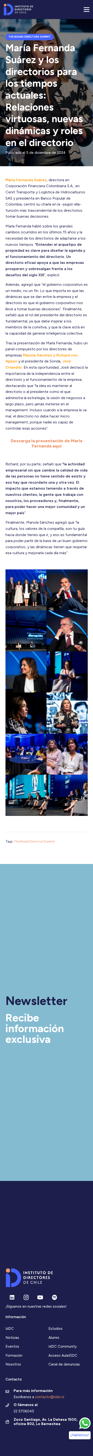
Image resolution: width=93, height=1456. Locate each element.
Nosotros (13, 1364)
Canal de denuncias (64, 1364)
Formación (13, 1355)
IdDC (9, 1328)
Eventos (12, 1346)
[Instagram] (26, 1297)
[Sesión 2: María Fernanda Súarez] (26, 713)
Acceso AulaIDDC (62, 1355)
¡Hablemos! (79, 1435)
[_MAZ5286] (67, 590)
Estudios (55, 1328)
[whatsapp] (85, 1423)
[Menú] (86, 9)
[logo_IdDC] (18, 9)
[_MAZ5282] (26, 631)
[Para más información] (9, 1392)
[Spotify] (54, 1297)
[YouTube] (40, 1297)
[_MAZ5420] (26, 590)
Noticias (12, 1338)
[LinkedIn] (12, 1297)
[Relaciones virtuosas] (67, 713)
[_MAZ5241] (67, 672)
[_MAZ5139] (26, 754)
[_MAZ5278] (67, 631)
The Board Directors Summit (34, 841)
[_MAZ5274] (26, 672)
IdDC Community (62, 1346)
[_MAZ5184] (67, 754)
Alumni (53, 1338)
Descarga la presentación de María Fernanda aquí (46, 443)
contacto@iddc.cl (49, 1397)
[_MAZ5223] (26, 795)
